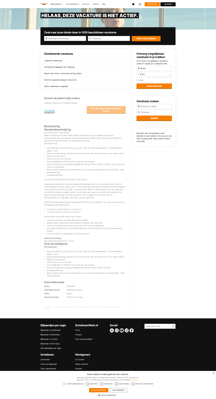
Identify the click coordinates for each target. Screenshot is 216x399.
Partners (78, 368)
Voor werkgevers (72, 4)
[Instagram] (117, 330)
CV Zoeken (79, 359)
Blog (104, 4)
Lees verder (135, 380)
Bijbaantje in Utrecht (48, 339)
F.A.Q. (77, 330)
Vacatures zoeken (146, 38)
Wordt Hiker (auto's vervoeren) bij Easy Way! (62, 73)
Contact (96, 4)
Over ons (85, 4)
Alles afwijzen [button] (118, 390)
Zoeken (154, 118)
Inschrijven (152, 4)
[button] (108, 395)
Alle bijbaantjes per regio (50, 348)
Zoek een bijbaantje (48, 364)
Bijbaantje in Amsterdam (50, 330)
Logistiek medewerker (53, 60)
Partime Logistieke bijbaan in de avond (60, 80)
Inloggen (168, 4)
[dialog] (108, 385)
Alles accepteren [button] (99, 390)
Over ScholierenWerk (83, 339)
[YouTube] (122, 330)
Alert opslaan (154, 86)
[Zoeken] (140, 4)
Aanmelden (45, 359)
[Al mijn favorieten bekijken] (133, 4)
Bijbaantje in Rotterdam (50, 334)
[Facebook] (132, 330)
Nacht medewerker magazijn (56, 86)
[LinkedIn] (112, 330)
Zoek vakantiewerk (48, 368)
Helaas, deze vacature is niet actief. (106, 109)
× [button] (213, 373)
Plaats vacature (81, 364)
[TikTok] (127, 330)
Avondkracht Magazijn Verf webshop (59, 67)
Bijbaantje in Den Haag (49, 343)
